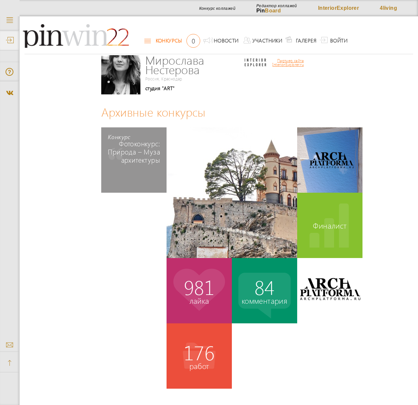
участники (267, 40)
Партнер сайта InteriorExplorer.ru (288, 62)
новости (226, 40)
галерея (306, 40)
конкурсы (175, 40)
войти (338, 40)
